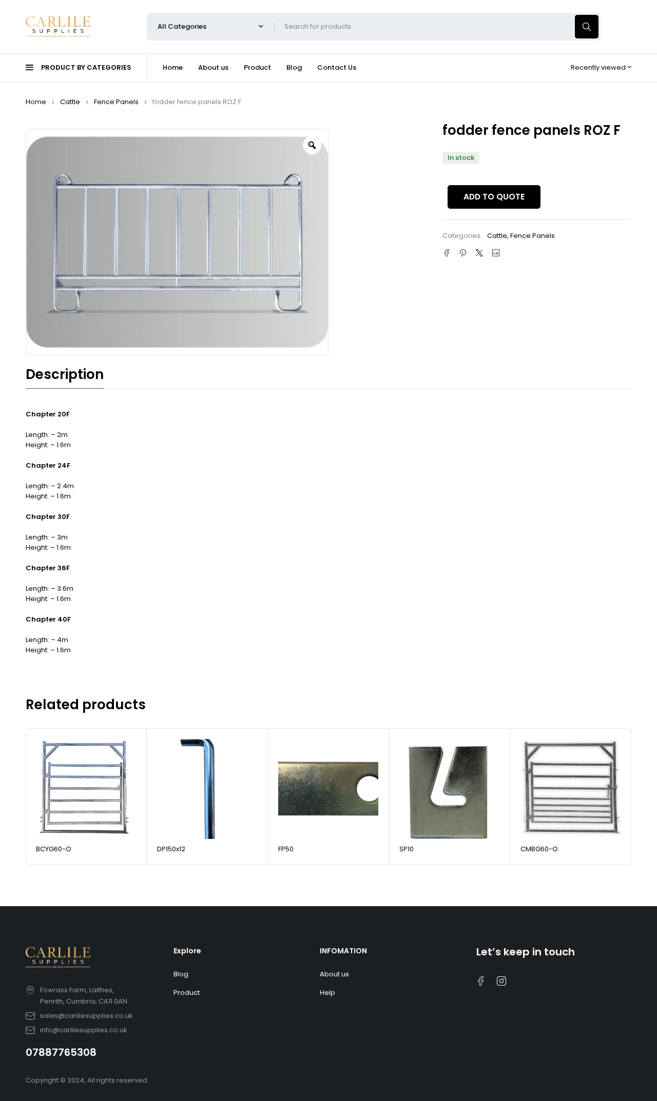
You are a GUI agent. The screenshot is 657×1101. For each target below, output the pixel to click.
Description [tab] (65, 374)
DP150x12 (171, 849)
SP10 (406, 849)
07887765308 (61, 1052)
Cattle (70, 102)
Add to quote (494, 196)
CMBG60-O (539, 849)
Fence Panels (116, 102)
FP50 (286, 849)
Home (36, 102)
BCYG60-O (53, 849)
